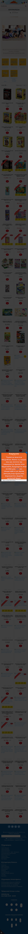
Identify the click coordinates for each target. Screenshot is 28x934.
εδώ (17, 469)
